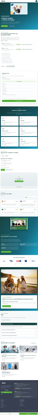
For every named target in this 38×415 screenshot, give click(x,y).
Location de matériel (22, 401)
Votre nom (3, 83)
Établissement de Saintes (9, 169)
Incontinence (2, 404)
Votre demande (4, 93)
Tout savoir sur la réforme (6, 306)
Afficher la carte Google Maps (19, 181)
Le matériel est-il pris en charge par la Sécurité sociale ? (19, 335)
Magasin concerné (4, 77)
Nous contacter (21, 404)
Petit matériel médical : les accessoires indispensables (6, 372)
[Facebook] (2, 394)
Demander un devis (6, 392)
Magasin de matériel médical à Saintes (27, 44)
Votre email (3, 86)
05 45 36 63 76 (19, 49)
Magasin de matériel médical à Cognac (27, 49)
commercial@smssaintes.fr (18, 386)
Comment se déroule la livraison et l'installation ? (19, 329)
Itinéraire (3, 169)
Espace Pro (2, 407)
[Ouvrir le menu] (36, 1)
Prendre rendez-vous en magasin (6, 251)
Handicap (2, 401)
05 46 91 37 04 (19, 44)
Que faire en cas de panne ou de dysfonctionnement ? (19, 332)
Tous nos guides (33, 343)
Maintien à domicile (3, 405)
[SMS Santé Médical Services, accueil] (3, 1)
